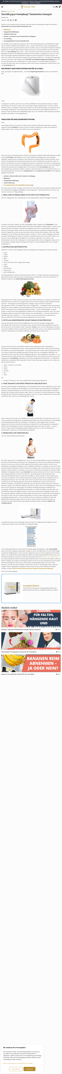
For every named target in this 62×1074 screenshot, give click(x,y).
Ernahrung (9, 11)
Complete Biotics (31, 585)
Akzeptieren (29, 1069)
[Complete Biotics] (13, 587)
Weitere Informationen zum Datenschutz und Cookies (18, 1063)
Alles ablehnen (16, 1069)
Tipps (13, 11)
